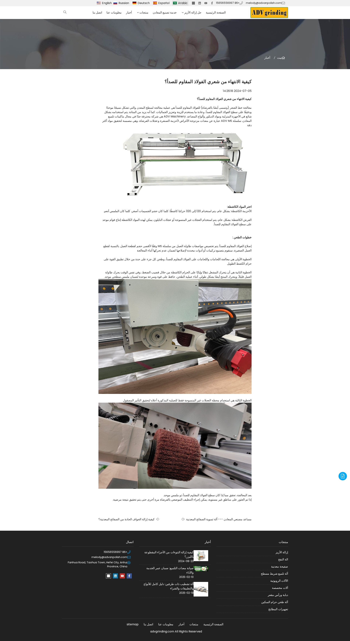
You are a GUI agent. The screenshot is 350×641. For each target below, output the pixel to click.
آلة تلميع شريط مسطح (274, 574)
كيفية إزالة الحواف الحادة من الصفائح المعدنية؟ (126, 519)
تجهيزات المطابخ (278, 609)
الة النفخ (283, 559)
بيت (279, 58)
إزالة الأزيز (282, 552)
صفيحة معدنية (279, 566)
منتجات (143, 12)
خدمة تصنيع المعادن (165, 12)
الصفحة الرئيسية (216, 12)
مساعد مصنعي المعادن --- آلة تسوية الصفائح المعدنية (219, 519)
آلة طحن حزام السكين (274, 602)
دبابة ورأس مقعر (278, 595)
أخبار (129, 12)
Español (164, 3)
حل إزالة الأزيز (192, 12)
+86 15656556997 (228, 3)
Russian (123, 3)
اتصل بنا (97, 12)
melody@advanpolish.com (264, 3)
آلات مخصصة (280, 588)
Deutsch (144, 3)
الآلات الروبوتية (279, 581)
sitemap (133, 624)
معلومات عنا (114, 12)
